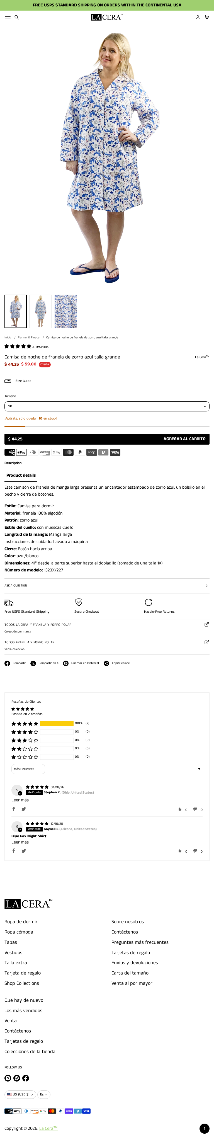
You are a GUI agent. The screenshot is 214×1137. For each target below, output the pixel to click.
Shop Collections (21, 983)
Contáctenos (124, 932)
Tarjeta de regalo (22, 973)
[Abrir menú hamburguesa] (7, 17)
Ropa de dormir (21, 921)
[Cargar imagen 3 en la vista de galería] (66, 311)
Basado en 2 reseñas (27, 714)
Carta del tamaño (130, 973)
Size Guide (23, 381)
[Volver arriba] (205, 1129)
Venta (10, 1020)
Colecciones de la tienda (29, 1051)
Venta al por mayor (131, 983)
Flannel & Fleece (29, 337)
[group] (20, 476)
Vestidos (13, 952)
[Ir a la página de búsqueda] (16, 17)
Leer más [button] (20, 800)
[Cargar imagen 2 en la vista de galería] (41, 311)
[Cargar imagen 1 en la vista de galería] (15, 311)
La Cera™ (48, 1128)
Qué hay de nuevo (23, 1000)
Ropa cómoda (18, 932)
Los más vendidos (23, 1010)
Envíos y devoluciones (134, 962)
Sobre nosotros (127, 921)
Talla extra (15, 962)
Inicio (7, 337)
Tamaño (10, 396)
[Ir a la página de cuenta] (197, 17)
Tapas (10, 942)
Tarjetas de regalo (130, 952)
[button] (16, 17)
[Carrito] (206, 17)
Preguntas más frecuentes (140, 942)
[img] (38, 787)
